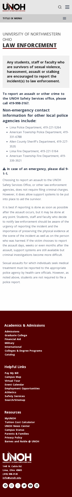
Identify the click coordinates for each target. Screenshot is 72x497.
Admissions (12, 331)
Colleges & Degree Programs (23, 350)
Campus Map (13, 377)
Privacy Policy (13, 437)
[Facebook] (5, 485)
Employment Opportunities (22, 388)
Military (9, 343)
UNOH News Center (17, 426)
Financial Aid (13, 339)
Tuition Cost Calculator (20, 422)
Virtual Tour (12, 380)
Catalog (10, 354)
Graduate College (16, 335)
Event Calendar (14, 384)
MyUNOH (10, 418)
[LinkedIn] (36, 485)
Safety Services (15, 396)
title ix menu (12, 18)
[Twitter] (24, 485)
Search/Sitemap (15, 400)
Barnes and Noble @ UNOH (22, 441)
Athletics (10, 392)
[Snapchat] (17, 485)
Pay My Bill (11, 373)
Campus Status (14, 429)
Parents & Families (17, 433)
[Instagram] (11, 485)
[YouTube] (30, 485)
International (13, 346)
